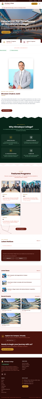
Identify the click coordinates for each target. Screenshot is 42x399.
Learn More (15, 32)
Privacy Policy (3, 392)
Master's (35, 0)
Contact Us (25, 386)
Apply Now (34, 3)
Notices (2, 380)
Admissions (24, 367)
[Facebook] (38, 0)
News (2, 381)
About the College (25, 363)
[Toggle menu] (39, 4)
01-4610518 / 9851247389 (28, 381)
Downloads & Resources (5, 389)
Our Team (3, 384)
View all (38, 240)
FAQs (2, 390)
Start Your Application (7, 349)
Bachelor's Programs (25, 364)
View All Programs (20, 228)
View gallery (37, 296)
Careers (23, 369)
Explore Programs (6, 32)
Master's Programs (25, 366)
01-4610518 (4, 0)
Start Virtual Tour (10, 340)
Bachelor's (30, 0)
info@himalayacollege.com (12, 0)
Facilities (2, 387)
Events (2, 383)
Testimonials (3, 386)
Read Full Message (6, 110)
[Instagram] (40, 0)
